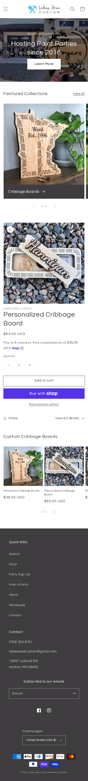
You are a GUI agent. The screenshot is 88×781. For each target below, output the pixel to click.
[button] (6, 9)
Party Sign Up (19, 574)
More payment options (44, 404)
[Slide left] (34, 206)
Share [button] (13, 418)
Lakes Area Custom (37, 772)
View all (79, 93)
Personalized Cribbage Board (59, 492)
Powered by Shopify (57, 772)
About (13, 594)
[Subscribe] (74, 693)
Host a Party (18, 584)
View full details (67, 418)
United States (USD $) (41, 740)
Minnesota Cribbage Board (21, 490)
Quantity (9, 356)
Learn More (44, 64)
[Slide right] (54, 206)
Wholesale (17, 605)
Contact (15, 615)
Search (14, 554)
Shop (13, 564)
